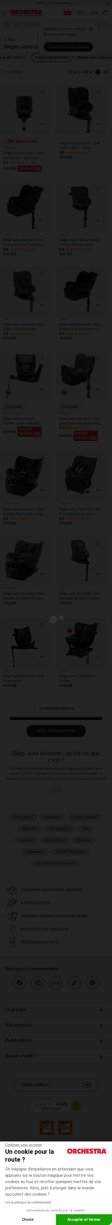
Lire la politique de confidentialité (28, 1202)
